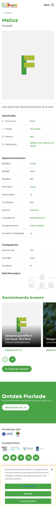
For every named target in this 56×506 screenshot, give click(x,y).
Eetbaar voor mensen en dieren (42, 144)
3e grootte (35, 129)
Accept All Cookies (28, 501)
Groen (33, 163)
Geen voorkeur (37, 225)
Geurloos (34, 210)
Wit (31, 179)
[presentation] (5, 359)
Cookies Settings (28, 486)
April (32, 171)
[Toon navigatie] (52, 5)
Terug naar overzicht (18, 369)
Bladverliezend (37, 218)
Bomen (8, 13)
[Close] (52, 469)
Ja (31, 194)
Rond (32, 121)
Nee (32, 136)
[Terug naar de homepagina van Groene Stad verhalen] (9, 5)
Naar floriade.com (14, 407)
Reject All (28, 494)
